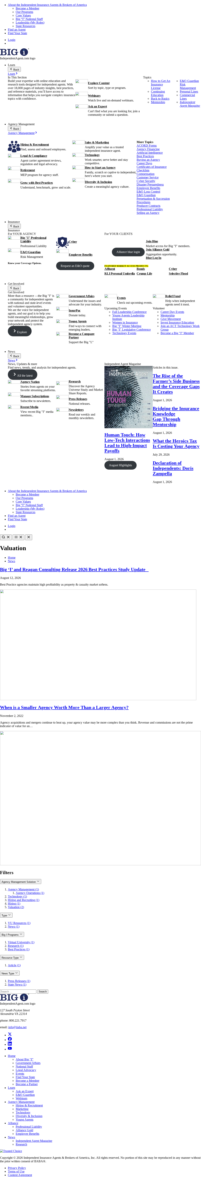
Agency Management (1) (23, 889)
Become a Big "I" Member (177, 333)
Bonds (141, 268)
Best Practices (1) (18, 949)
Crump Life (144, 273)
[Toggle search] (6, 537)
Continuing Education (158, 93)
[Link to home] (14, 54)
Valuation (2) (16, 907)
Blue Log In (153, 257)
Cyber (73, 241)
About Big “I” (24, 1059)
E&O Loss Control (148, 191)
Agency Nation (30, 382)
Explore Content (98, 83)
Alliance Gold (24, 1130)
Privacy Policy (17, 1168)
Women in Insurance (125, 322)
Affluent (109, 268)
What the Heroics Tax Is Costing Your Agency (176, 443)
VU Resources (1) (19, 923)
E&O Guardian (146, 195)
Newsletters (76, 409)
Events (121, 298)
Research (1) (16, 945)
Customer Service (148, 177)
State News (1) (17, 984)
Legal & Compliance (33, 155)
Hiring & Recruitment (34, 144)
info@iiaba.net (17, 1027)
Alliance (13, 1123)
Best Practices (145, 156)
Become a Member (27, 8)
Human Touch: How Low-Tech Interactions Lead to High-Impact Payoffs (127, 442)
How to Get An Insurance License (160, 84)
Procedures (143, 202)
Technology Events (124, 333)
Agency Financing (148, 149)
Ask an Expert (97, 106)
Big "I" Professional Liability (33, 239)
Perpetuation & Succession (153, 198)
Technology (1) (17, 896)
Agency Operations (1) (30, 893)
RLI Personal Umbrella (119, 273)
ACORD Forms (147, 145)
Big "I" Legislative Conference (131, 329)
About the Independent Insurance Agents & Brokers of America (47, 4)
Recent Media (29, 407)
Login (11, 39)
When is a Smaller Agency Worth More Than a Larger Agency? (64, 707)
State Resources (25, 26)
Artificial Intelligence (150, 152)
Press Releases (78, 399)
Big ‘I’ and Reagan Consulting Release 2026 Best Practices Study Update (74, 569)
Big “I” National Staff (29, 19)
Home (12, 557)
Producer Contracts (148, 205)
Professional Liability (150, 209)
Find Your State (17, 33)
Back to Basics (160, 98)
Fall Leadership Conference (129, 312)
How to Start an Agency (100, 167)
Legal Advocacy (26, 1070)
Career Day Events (172, 312)
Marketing (22, 1109)
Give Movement (171, 319)
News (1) (13, 926)
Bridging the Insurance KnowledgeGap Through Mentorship (176, 416)
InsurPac (74, 310)
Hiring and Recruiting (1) (23, 900)
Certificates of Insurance (152, 166)
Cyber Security (146, 181)
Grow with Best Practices (36, 182)
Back (16, 69)
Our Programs (24, 12)
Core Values (23, 15)
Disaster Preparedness (150, 184)
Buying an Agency (148, 159)
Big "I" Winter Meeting (126, 326)
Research (75, 381)
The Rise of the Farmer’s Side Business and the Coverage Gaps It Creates (176, 383)
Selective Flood (178, 273)
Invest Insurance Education (177, 322)
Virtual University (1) (21, 942)
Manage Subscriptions (34, 396)
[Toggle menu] (18, 537)
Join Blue (152, 241)
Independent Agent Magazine (190, 103)
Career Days (144, 163)
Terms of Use (16, 1171)
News (11, 360)
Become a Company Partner (82, 335)
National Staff (24, 1066)
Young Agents (78, 321)
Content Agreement (20, 1175)
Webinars (94, 95)
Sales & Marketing (97, 142)
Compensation (145, 174)
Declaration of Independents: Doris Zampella (173, 468)
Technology (92, 155)
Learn (11, 73)
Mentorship (158, 102)
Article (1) (14, 965)
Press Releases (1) (19, 981)
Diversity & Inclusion (98, 182)
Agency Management (21, 133)
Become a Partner (27, 1084)
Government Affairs (81, 296)
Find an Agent (17, 29)
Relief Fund (172, 296)
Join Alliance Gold (157, 249)
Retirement (27, 170)
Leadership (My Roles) (30, 22)
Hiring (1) (14, 903)
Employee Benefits (148, 188)
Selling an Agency (148, 212)
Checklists (143, 170)
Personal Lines (189, 91)
